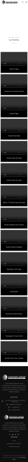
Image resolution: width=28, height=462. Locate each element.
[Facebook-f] (10, 435)
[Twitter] (13, 435)
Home (8, 19)
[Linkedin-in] (15, 435)
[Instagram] (18, 435)
